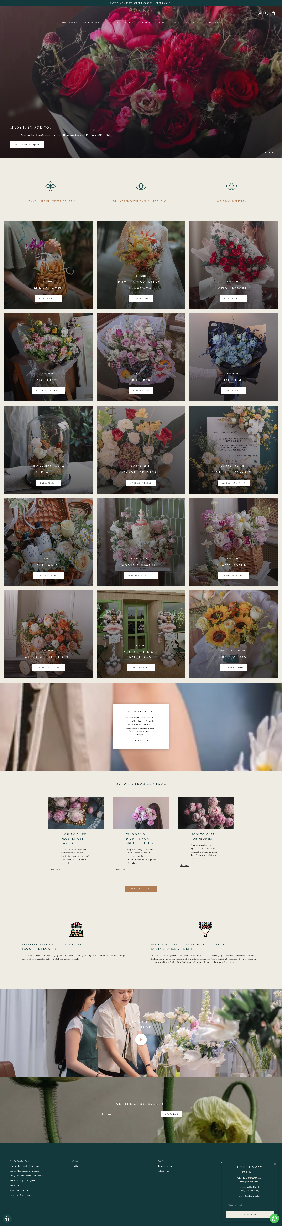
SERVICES (214, 22)
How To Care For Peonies (20, 1161)
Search (160, 1161)
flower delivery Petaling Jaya (47, 955)
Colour (145, 22)
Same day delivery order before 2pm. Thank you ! (140, 3)
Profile (75, 1166)
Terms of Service (165, 1166)
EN (274, 3)
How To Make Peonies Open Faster (74, 838)
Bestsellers (91, 22)
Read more (55, 869)
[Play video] (141, 1039)
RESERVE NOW (141, 741)
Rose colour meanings (19, 1190)
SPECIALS (161, 22)
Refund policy (164, 1171)
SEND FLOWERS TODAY (28, 145)
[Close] (274, 1164)
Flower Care (15, 1185)
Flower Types (126, 22)
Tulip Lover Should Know (21, 1195)
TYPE (108, 22)
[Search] (266, 13)
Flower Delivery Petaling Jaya (22, 1181)
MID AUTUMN (70, 22)
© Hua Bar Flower (20, 1217)
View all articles (141, 889)
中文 (279, 3)
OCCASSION (180, 22)
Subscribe (250, 1215)
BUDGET (198, 22)
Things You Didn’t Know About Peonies (139, 838)
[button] (274, 1218)
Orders (75, 1161)
